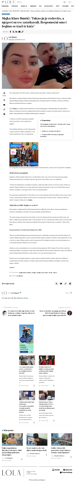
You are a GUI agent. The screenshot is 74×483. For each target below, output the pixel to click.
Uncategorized (31, 444)
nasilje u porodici (42, 273)
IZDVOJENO (13, 444)
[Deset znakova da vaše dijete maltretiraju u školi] (37, 439)
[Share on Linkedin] (16, 31)
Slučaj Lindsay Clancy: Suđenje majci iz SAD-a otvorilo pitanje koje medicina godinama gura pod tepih (47, 406)
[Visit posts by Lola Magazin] (5, 38)
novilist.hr (19, 276)
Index (15, 108)
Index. (30, 200)
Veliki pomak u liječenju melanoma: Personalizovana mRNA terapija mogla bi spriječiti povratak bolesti (26, 407)
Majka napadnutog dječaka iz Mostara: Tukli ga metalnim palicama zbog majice (12, 451)
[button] (3, 2)
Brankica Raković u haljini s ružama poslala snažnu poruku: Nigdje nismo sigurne (46, 370)
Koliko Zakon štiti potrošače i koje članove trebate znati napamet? (61, 450)
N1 (43, 209)
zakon (55, 273)
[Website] (71, 293)
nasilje (34, 273)
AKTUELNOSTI (6, 14)
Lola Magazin (13, 37)
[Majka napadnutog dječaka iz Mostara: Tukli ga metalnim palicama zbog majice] (12, 439)
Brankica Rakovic (35, 453)
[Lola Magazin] (13, 2)
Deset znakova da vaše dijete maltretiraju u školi (37, 449)
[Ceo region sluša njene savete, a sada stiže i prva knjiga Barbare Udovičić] (27, 360)
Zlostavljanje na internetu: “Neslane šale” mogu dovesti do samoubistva (55, 125)
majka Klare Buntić (25, 273)
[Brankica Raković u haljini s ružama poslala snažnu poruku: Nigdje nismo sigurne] (47, 360)
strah (50, 273)
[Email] (19, 31)
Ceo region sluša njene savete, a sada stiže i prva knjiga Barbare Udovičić (26, 370)
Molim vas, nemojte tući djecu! (51, 131)
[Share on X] (13, 31)
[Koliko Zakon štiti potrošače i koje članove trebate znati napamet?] (61, 439)
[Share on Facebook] (10, 31)
